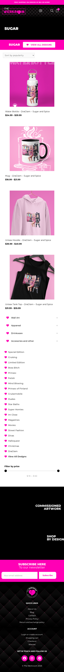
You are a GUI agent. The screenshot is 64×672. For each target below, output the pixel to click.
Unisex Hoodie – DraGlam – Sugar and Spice (28, 240)
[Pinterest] (39, 658)
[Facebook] (25, 658)
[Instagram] (32, 658)
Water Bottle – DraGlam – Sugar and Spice (27, 111)
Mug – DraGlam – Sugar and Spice (23, 176)
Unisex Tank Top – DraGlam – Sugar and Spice (29, 304)
